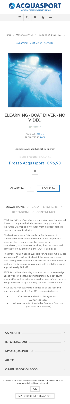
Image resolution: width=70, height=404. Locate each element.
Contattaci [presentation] (46, 212)
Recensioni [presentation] (20, 212)
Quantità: (17, 188)
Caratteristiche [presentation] (45, 206)
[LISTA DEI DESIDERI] (35, 17)
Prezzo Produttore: (30, 156)
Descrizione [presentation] (15, 206)
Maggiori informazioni (35, 396)
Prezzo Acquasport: (27, 162)
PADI (42, 137)
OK (35, 388)
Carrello (43, 17)
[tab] (18, 206)
